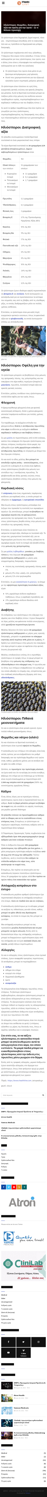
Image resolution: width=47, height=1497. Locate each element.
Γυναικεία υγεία (6, 1309)
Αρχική (3, 1154)
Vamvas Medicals (8, 1122)
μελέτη (9, 438)
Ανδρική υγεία (6, 1305)
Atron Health (6, 1117)
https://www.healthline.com (19, 1080)
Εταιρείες (4, 1316)
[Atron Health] (7, 1398)
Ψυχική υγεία (6, 1323)
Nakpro (28, 1493)
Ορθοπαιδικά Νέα (7, 1160)
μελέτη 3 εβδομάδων (15, 551)
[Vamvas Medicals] (7, 1410)
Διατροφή (4, 1163)
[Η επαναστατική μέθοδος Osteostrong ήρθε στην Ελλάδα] (7, 1435)
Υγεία (3, 1157)
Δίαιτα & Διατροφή (8, 1312)
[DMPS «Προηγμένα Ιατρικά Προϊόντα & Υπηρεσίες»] (7, 1385)
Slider (3, 1298)
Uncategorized (6, 1302)
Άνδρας (4, 1166)
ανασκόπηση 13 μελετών (26, 582)
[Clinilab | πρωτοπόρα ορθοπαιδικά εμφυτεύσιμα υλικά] (7, 1423)
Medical (4, 1295)
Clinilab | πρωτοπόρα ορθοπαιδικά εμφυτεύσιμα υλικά (21, 1129)
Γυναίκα (4, 1170)
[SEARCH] (43, 1095)
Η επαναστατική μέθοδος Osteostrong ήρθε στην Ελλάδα (21, 1137)
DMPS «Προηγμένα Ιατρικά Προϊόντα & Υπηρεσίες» (22, 1111)
